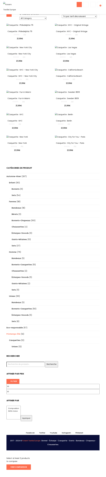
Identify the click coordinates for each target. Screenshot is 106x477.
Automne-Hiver (13, 176)
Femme (12, 201)
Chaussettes (18, 227)
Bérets (15, 214)
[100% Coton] (13, 411)
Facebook (30, 433)
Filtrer (13, 381)
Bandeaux (16, 208)
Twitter (42, 433)
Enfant (12, 182)
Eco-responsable (14, 327)
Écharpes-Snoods (20, 233)
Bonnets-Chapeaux (21, 220)
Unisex (12, 296)
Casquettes (14, 340)
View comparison (18, 467)
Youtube (53, 433)
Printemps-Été (13, 334)
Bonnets (16, 189)
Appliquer (26, 418)
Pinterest (79, 433)
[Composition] (13, 408)
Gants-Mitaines (19, 239)
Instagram (66, 433)
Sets (14, 195)
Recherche (51, 364)
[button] (99, 4)
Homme (12, 252)
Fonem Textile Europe (31, 440)
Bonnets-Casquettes (22, 264)
